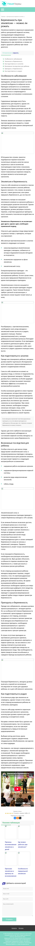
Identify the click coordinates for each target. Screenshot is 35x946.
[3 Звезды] (9, 813)
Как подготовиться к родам (12, 71)
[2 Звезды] (7, 813)
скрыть (15, 53)
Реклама (21, 928)
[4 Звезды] (11, 813)
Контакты (14, 928)
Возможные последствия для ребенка (16, 66)
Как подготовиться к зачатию (13, 64)
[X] (20, 818)
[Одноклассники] (17, 818)
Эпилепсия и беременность (12, 61)
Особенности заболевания (12, 59)
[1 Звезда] (6, 813)
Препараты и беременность (12, 69)
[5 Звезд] (12, 813)
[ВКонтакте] (15, 818)
